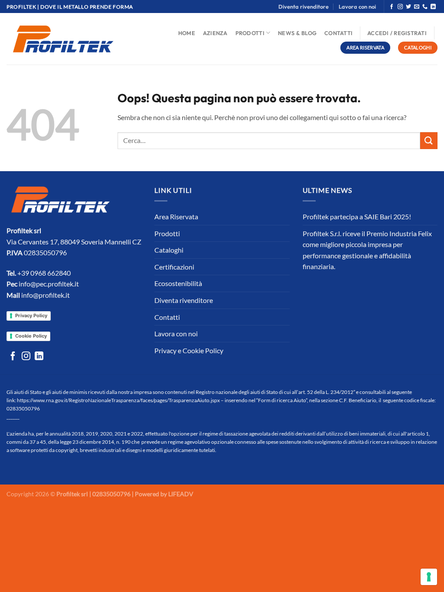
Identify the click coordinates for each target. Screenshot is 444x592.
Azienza (215, 32)
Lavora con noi (357, 6)
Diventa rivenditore (303, 6)
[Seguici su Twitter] (408, 7)
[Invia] (428, 140)
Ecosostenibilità (178, 283)
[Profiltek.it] (63, 39)
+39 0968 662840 (44, 273)
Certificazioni (174, 267)
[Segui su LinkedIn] (433, 7)
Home (186, 32)
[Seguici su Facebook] (391, 7)
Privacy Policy (31, 315)
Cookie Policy (31, 336)
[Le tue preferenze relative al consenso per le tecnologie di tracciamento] (429, 577)
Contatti (338, 32)
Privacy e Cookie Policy (188, 350)
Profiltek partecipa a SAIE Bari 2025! (357, 216)
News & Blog (297, 32)
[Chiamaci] (425, 7)
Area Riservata (176, 216)
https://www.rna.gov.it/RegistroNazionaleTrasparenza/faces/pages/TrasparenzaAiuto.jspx (118, 400)
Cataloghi (168, 250)
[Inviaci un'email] (416, 7)
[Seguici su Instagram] (400, 7)
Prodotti (249, 32)
